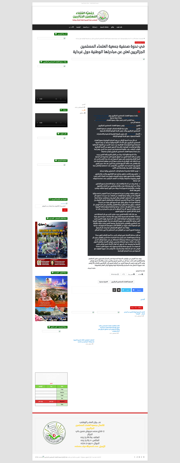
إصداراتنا (94, 27)
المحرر (83, 104)
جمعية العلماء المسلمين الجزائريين (121, 282)
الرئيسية (78, 27)
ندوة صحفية (103, 282)
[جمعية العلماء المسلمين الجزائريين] (90, 16)
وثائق (112, 27)
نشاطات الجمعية (104, 27)
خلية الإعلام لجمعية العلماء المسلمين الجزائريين (56, 457)
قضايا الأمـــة (135, 38)
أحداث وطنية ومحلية (126, 38)
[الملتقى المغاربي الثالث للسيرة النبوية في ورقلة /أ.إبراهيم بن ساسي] (83, 324)
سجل (65, 210)
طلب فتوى (119, 27)
